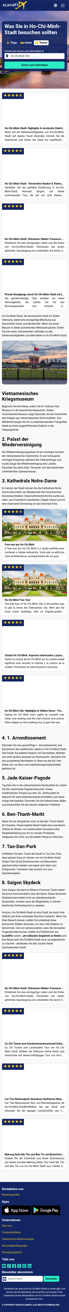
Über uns (7, 1225)
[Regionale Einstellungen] (56, 5)
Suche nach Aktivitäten (34, 65)
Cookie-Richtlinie (11, 1232)
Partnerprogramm (12, 1252)
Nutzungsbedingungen (15, 1245)
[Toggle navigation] (62, 5)
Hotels (28, 42)
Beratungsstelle (10, 1194)
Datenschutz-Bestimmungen (18, 1239)
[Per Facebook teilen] (14, 1267)
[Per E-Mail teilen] (4, 1267)
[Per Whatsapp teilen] (9, 1267)
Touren (43, 42)
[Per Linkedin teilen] (29, 1267)
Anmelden (51, 1278)
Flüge (14, 42)
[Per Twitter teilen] (19, 1267)
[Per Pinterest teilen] (24, 1267)
